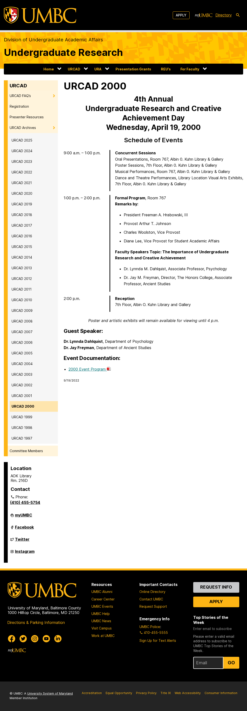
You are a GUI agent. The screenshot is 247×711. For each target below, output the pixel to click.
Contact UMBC (151, 599)
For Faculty (189, 69)
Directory (223, 15)
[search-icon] (238, 15)
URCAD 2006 (22, 342)
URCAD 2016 (22, 236)
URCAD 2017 (22, 225)
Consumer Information (221, 693)
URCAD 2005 (22, 353)
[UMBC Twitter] (23, 638)
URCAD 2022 (22, 172)
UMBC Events (102, 606)
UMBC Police (149, 627)
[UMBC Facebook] (11, 638)
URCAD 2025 (22, 140)
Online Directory (152, 592)
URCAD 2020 (22, 193)
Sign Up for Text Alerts (157, 640)
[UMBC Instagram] (34, 638)
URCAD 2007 (22, 332)
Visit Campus (101, 628)
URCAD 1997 (22, 438)
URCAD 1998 (22, 428)
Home (48, 69)
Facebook (24, 529)
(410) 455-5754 (25, 502)
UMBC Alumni (101, 592)
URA (98, 69)
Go (231, 663)
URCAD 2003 (22, 374)
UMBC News (101, 621)
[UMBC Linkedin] (58, 638)
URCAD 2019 (22, 204)
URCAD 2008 (22, 321)
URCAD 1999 (22, 417)
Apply (181, 15)
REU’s (166, 69)
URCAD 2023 (22, 161)
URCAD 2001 (22, 396)
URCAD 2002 (22, 385)
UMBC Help (100, 614)
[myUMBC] (203, 15)
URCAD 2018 (22, 215)
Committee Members (26, 451)
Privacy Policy (146, 693)
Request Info (216, 587)
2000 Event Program (88, 369)
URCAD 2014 (22, 257)
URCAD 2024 (22, 151)
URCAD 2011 (22, 289)
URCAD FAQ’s (20, 96)
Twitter (22, 541)
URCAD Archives (23, 128)
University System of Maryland (50, 693)
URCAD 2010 (22, 300)
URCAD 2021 (22, 183)
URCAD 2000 (23, 406)
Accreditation (92, 693)
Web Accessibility (188, 693)
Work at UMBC (103, 636)
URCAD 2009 (22, 310)
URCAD (74, 69)
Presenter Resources (27, 117)
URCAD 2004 (22, 364)
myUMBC (23, 517)
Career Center (103, 599)
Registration (19, 106)
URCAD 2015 (22, 247)
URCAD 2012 (22, 279)
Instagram (24, 553)
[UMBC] (40, 15)
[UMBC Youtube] (46, 638)
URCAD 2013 (22, 268)
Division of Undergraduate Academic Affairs (53, 40)
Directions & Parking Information (36, 622)
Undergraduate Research (63, 52)
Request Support (153, 606)
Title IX (165, 693)
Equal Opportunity (119, 693)
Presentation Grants (133, 69)
